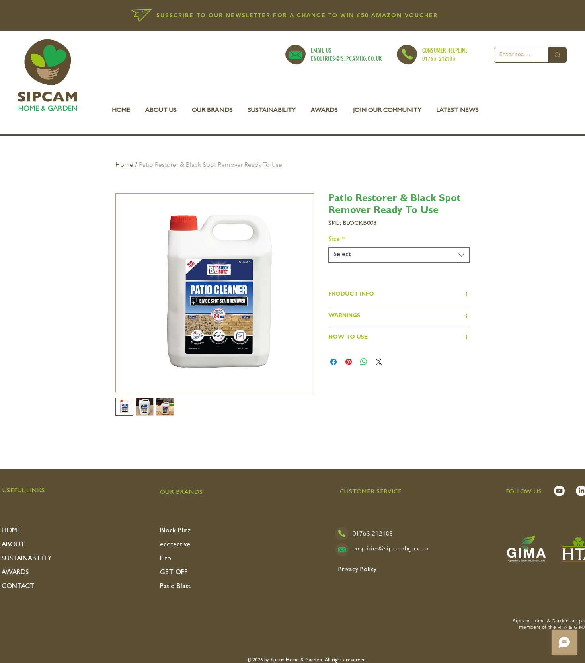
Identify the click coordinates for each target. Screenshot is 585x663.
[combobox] (399, 255)
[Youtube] (559, 491)
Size (336, 239)
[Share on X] (379, 362)
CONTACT (18, 586)
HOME (11, 531)
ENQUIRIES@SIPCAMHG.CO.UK (346, 58)
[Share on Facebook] (333, 362)
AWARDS (15, 572)
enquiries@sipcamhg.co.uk (391, 548)
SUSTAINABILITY (27, 559)
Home (124, 164)
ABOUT (13, 545)
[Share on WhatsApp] (364, 362)
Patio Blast (175, 586)
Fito (165, 559)
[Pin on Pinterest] (348, 362)
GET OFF (173, 572)
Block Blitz (175, 531)
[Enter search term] (557, 54)
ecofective (175, 545)
